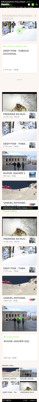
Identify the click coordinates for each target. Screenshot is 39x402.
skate (21, 7)
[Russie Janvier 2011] (19, 318)
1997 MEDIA (7, 400)
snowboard (12, 7)
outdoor (30, 7)
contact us (33, 400)
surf (25, 7)
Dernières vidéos (8, 365)
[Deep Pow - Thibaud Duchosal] (19, 31)
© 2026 (25, 400)
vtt (18, 7)
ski (7, 7)
